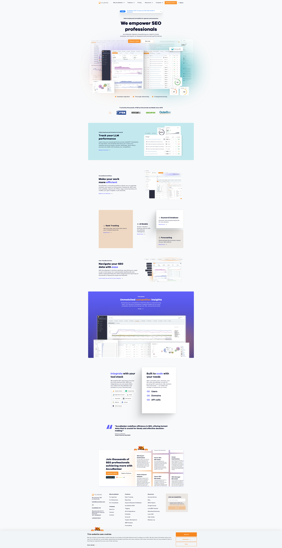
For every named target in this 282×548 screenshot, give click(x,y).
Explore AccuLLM (103, 150)
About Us (111, 509)
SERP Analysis (129, 522)
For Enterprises (113, 500)
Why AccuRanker (118, 2)
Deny (186, 544)
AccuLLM (127, 517)
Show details (91, 545)
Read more (106, 232)
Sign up (177, 508)
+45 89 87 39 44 (96, 518)
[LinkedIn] (93, 505)
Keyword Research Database (133, 502)
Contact (111, 515)
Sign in (181, 2)
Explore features (126, 473)
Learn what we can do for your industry (110, 278)
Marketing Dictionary (154, 511)
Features (130, 2)
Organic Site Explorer (131, 520)
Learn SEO (151, 514)
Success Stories (152, 497)
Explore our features (104, 193)
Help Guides (151, 517)
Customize (185, 539)
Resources (148, 2)
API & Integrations (130, 511)
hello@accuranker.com (98, 502)
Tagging (127, 508)
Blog (149, 500)
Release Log (151, 520)
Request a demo (170, 2)
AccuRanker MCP (130, 505)
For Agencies (113, 497)
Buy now (147, 41)
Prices (139, 309)
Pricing (139, 2)
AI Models (127, 514)
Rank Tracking (129, 497)
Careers (111, 512)
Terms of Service (173, 504)
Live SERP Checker (153, 508)
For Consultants (113, 502)
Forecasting (128, 525)
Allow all (186, 534)
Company (158, 2)
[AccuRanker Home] (103, 2)
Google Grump (152, 505)
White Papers (151, 502)
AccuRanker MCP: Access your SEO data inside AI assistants (141, 11)
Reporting (128, 500)
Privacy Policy (182, 504)
